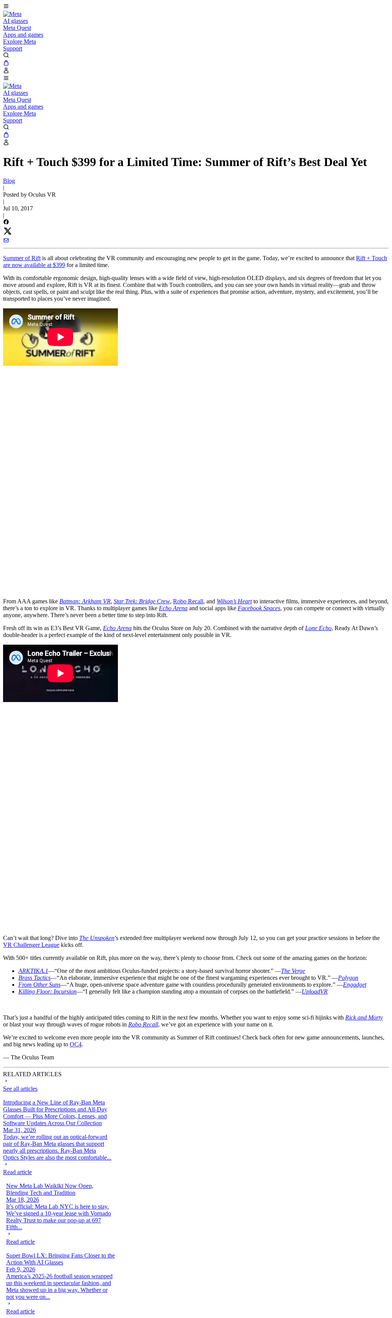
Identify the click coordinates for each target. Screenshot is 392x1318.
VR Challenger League (31, 945)
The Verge (293, 971)
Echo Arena (173, 608)
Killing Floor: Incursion (47, 991)
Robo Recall (188, 601)
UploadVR (315, 991)
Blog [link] (9, 181)
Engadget (354, 984)
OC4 (76, 1044)
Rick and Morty (364, 1017)
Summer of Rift (22, 258)
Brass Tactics (34, 977)
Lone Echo (318, 628)
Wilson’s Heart (234, 601)
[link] (12, 14)
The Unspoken (96, 938)
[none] (57, 1168)
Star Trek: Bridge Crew (142, 601)
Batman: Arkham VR (85, 601)
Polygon (348, 977)
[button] (196, 7)
